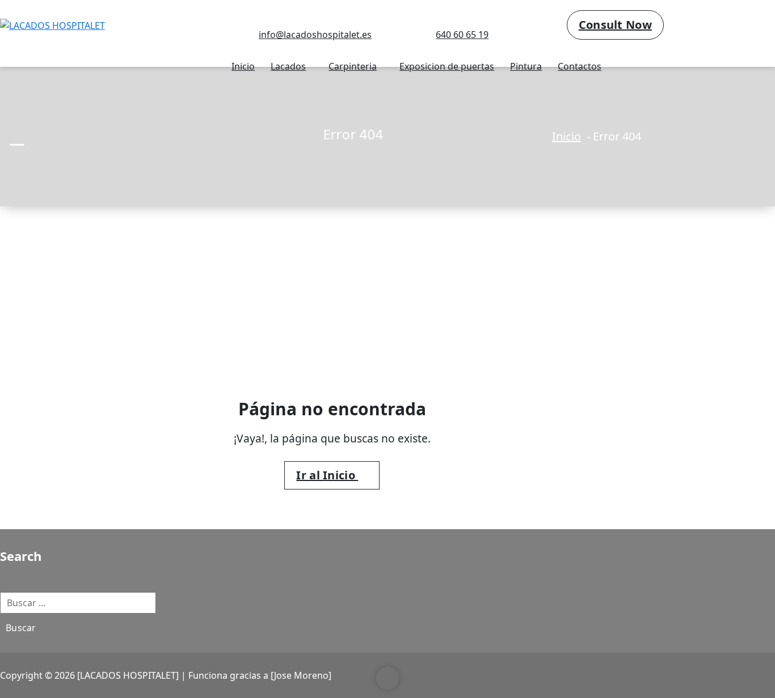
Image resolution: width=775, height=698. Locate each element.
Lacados (288, 66)
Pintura (526, 66)
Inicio (243, 66)
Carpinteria (352, 66)
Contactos (579, 66)
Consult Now (615, 24)
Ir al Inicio (327, 475)
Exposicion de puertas (446, 66)
